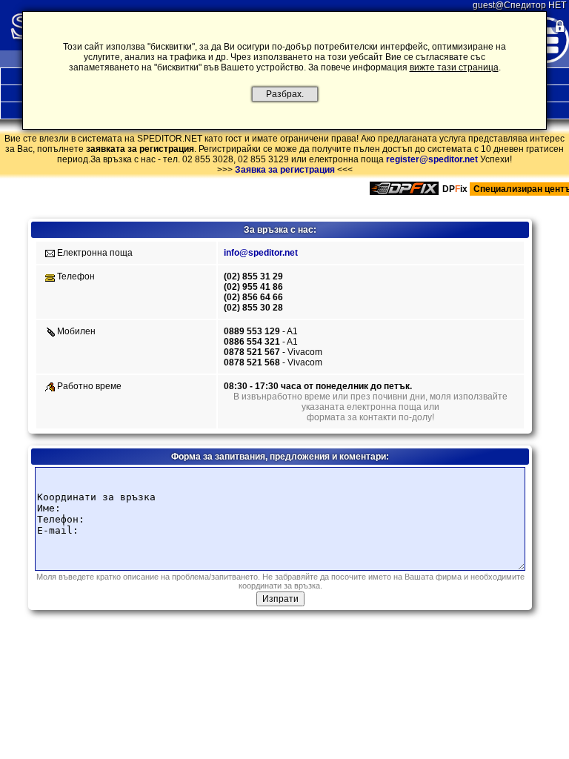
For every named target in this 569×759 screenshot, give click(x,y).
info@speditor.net (261, 253)
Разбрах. (285, 94)
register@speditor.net (432, 159)
